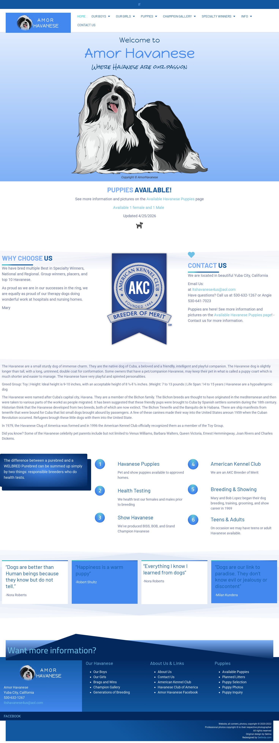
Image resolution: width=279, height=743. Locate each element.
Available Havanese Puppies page (242, 315)
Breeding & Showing (234, 489)
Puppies (147, 16)
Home (81, 16)
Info (244, 16)
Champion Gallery (177, 16)
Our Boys (98, 16)
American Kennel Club (236, 463)
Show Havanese (135, 517)
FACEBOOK (12, 716)
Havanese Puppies (138, 463)
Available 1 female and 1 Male (139, 207)
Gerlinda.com (264, 737)
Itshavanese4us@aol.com (214, 289)
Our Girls (123, 16)
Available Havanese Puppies (171, 199)
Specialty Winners (216, 16)
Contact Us (86, 25)
